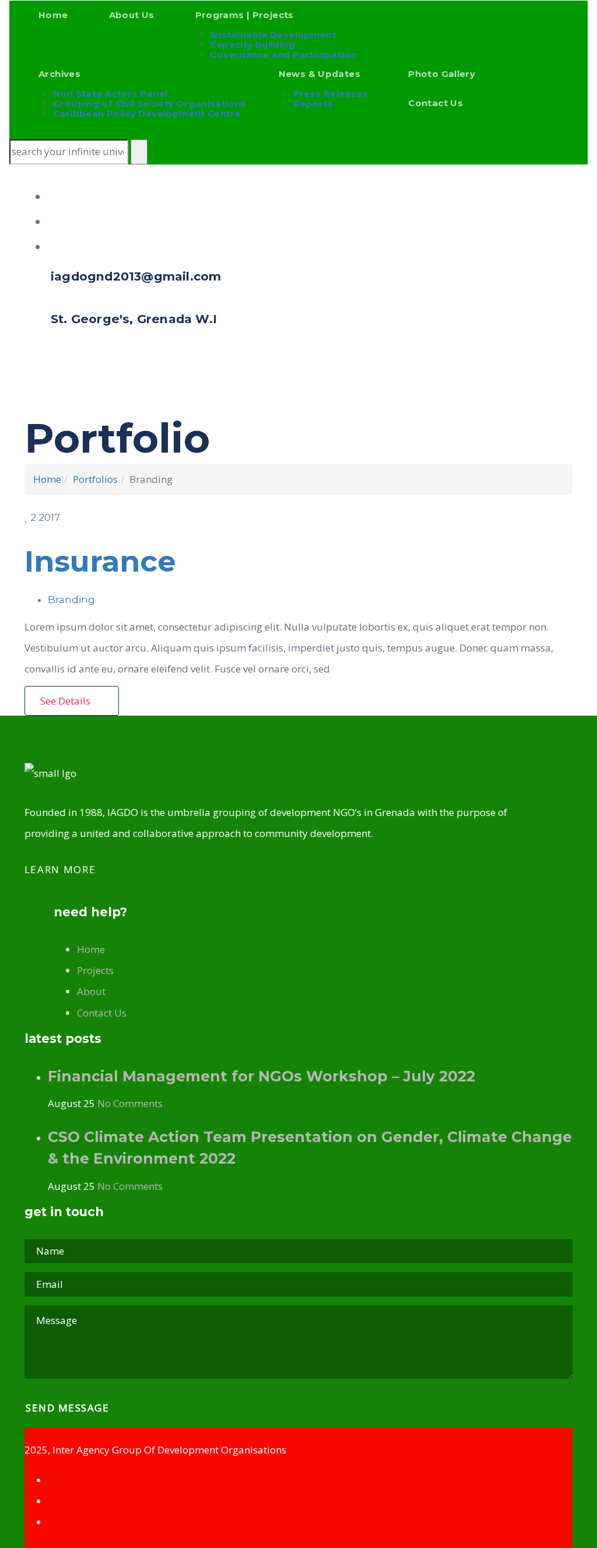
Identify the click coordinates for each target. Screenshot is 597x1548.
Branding (71, 599)
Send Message (69, 1407)
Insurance (100, 561)
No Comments (130, 1103)
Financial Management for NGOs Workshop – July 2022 (261, 1076)
